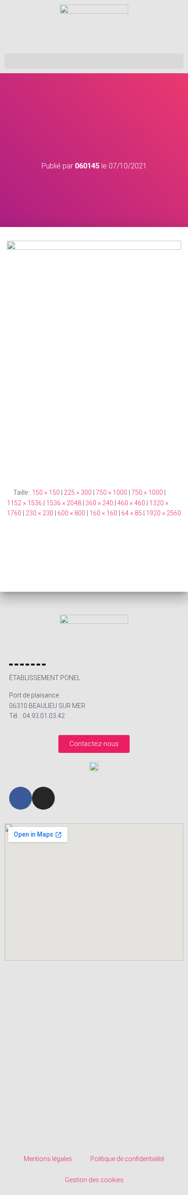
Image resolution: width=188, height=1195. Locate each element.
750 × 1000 (111, 492)
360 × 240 (99, 503)
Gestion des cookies (94, 1180)
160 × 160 (103, 513)
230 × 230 (39, 513)
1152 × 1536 (24, 503)
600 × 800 (71, 513)
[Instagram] (43, 798)
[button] (94, 61)
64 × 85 (131, 513)
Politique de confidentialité (127, 1159)
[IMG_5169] (94, 356)
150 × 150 (46, 492)
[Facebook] (20, 798)
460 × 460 (131, 503)
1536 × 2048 (63, 503)
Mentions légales (48, 1159)
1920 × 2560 (163, 513)
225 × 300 (78, 492)
